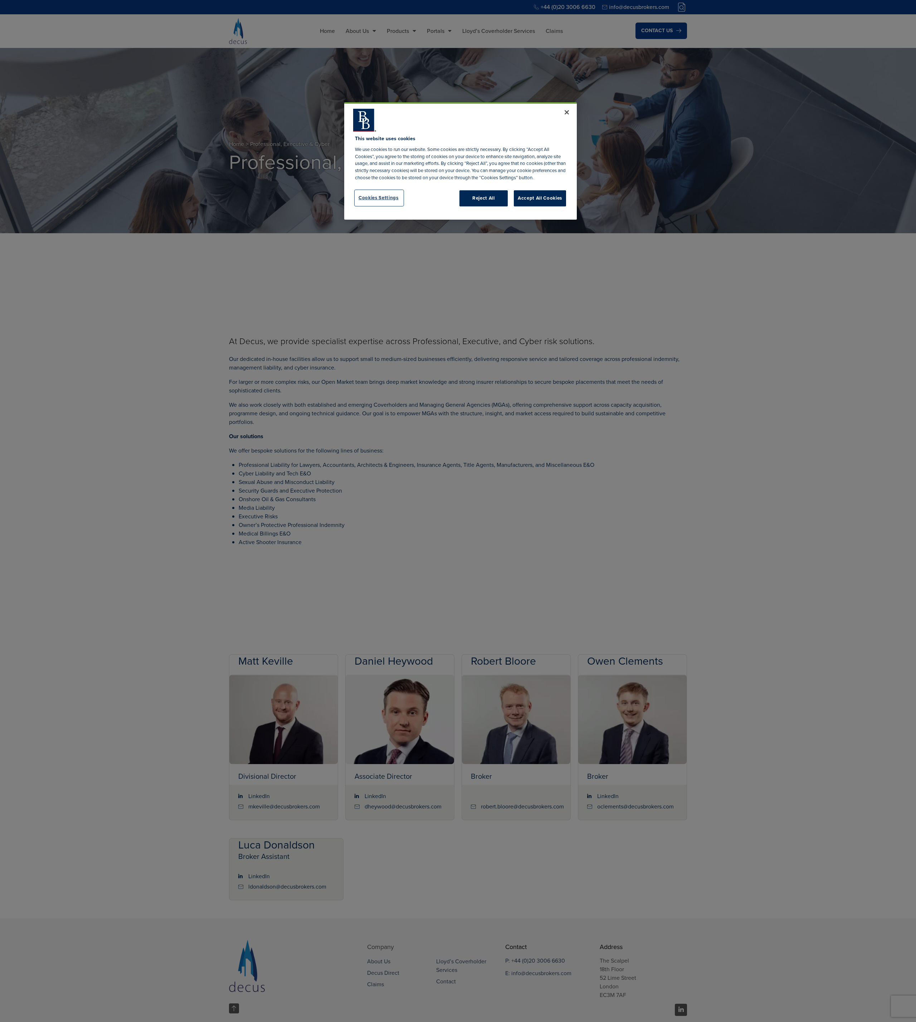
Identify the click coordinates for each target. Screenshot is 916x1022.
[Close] (567, 112)
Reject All (483, 198)
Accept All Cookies (540, 198)
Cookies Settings (379, 197)
